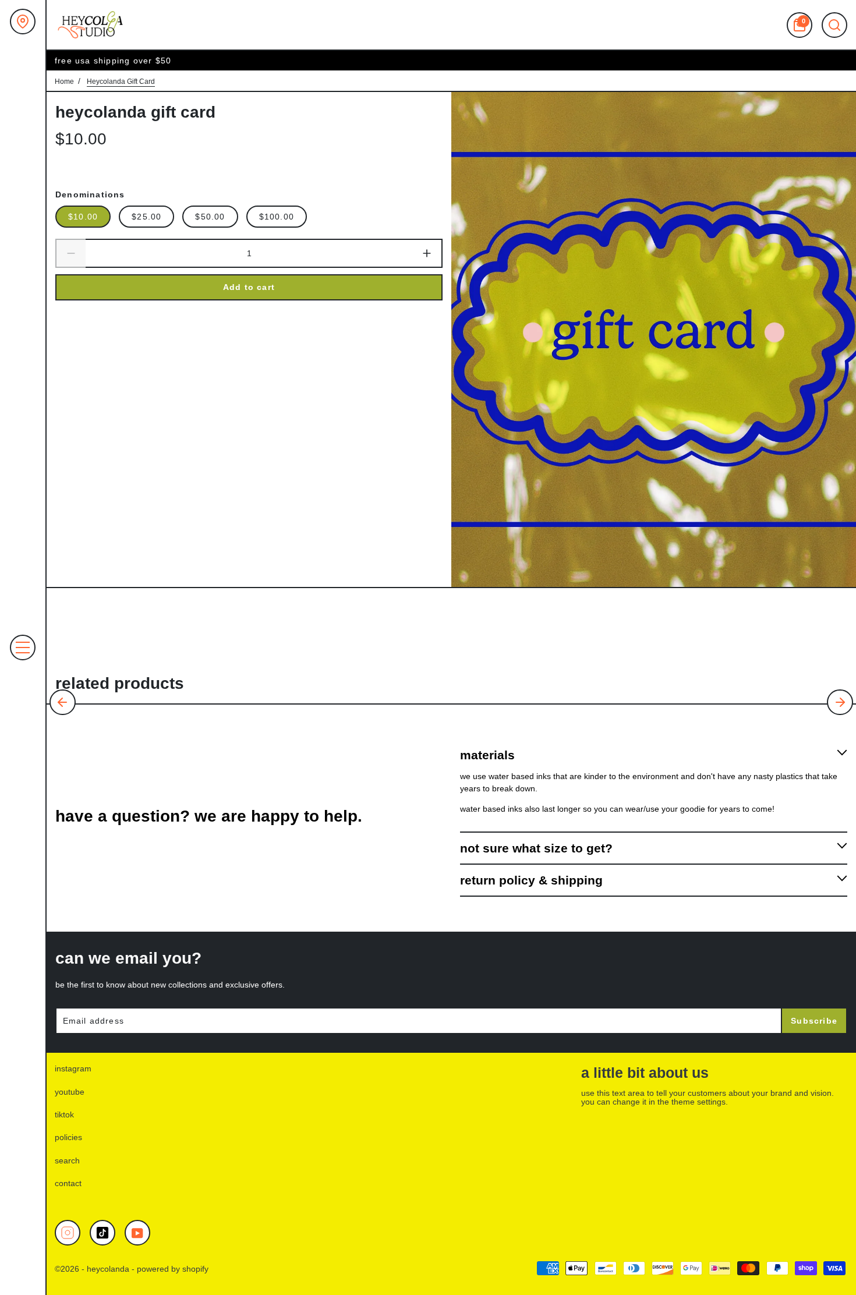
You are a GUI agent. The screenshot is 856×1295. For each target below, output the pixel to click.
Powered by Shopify (172, 1268)
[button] (62, 702)
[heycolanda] (90, 25)
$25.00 (146, 216)
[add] (427, 253)
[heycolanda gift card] (653, 339)
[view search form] (834, 25)
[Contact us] (23, 22)
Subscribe (814, 1020)
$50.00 (210, 216)
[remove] (70, 253)
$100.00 (276, 216)
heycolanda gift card (135, 112)
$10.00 (83, 216)
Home (64, 81)
